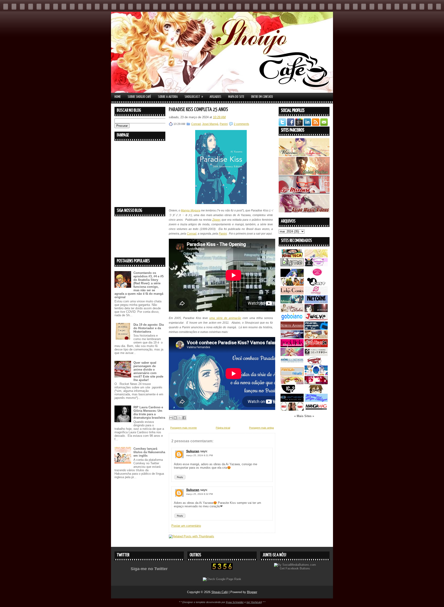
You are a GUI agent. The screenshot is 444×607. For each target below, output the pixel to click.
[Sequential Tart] (316, 363)
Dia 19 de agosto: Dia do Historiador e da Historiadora (148, 328)
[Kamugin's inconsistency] (292, 355)
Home (117, 97)
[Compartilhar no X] (179, 417)
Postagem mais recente (183, 427)
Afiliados (215, 97)
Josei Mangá (210, 124)
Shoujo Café (219, 592)
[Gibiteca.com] (292, 256)
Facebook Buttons (298, 568)
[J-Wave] (316, 320)
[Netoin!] (316, 302)
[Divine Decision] (316, 337)
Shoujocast (194, 97)
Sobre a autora (168, 97)
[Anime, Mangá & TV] (316, 328)
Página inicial (223, 427)
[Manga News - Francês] (292, 374)
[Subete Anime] (292, 328)
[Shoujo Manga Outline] (292, 383)
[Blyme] (292, 265)
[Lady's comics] (292, 293)
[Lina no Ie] (316, 256)
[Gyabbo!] (292, 276)
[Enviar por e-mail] (171, 417)
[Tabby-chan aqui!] (316, 265)
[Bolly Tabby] (292, 409)
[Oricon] (292, 401)
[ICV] (292, 392)
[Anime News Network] (292, 363)
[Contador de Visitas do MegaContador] (222, 568)
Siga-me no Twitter (149, 569)
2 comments (241, 124)
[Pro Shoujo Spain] (316, 383)
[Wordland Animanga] (292, 337)
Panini (224, 124)
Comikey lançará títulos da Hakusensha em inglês (149, 452)
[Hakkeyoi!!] (316, 392)
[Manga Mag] (316, 409)
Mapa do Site (236, 97)
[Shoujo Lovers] (316, 374)
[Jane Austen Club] (292, 311)
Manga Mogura (190, 210)
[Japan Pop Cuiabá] (316, 293)
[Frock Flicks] (292, 346)
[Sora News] (316, 346)
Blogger (252, 592)
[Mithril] (292, 302)
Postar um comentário (186, 525)
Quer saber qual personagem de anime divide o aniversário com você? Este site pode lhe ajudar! (148, 371)
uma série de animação (225, 318)
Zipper (216, 219)
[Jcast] (316, 284)
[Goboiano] (292, 320)
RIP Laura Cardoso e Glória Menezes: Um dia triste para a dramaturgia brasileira (149, 412)
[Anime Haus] (316, 311)
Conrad (196, 124)
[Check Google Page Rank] (222, 579)
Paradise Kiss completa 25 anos (198, 109)
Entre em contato (262, 97)
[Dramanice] (316, 276)
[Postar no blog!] (175, 417)
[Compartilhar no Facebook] (184, 417)
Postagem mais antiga (261, 427)
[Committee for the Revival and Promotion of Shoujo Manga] (316, 401)
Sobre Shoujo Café (139, 97)
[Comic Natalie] (316, 355)
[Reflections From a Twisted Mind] (292, 284)
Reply (180, 477)
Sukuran (192, 451)
